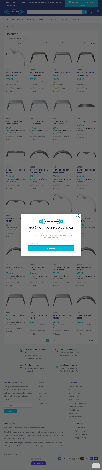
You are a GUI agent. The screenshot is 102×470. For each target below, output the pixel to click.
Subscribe (51, 249)
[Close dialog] (78, 216)
